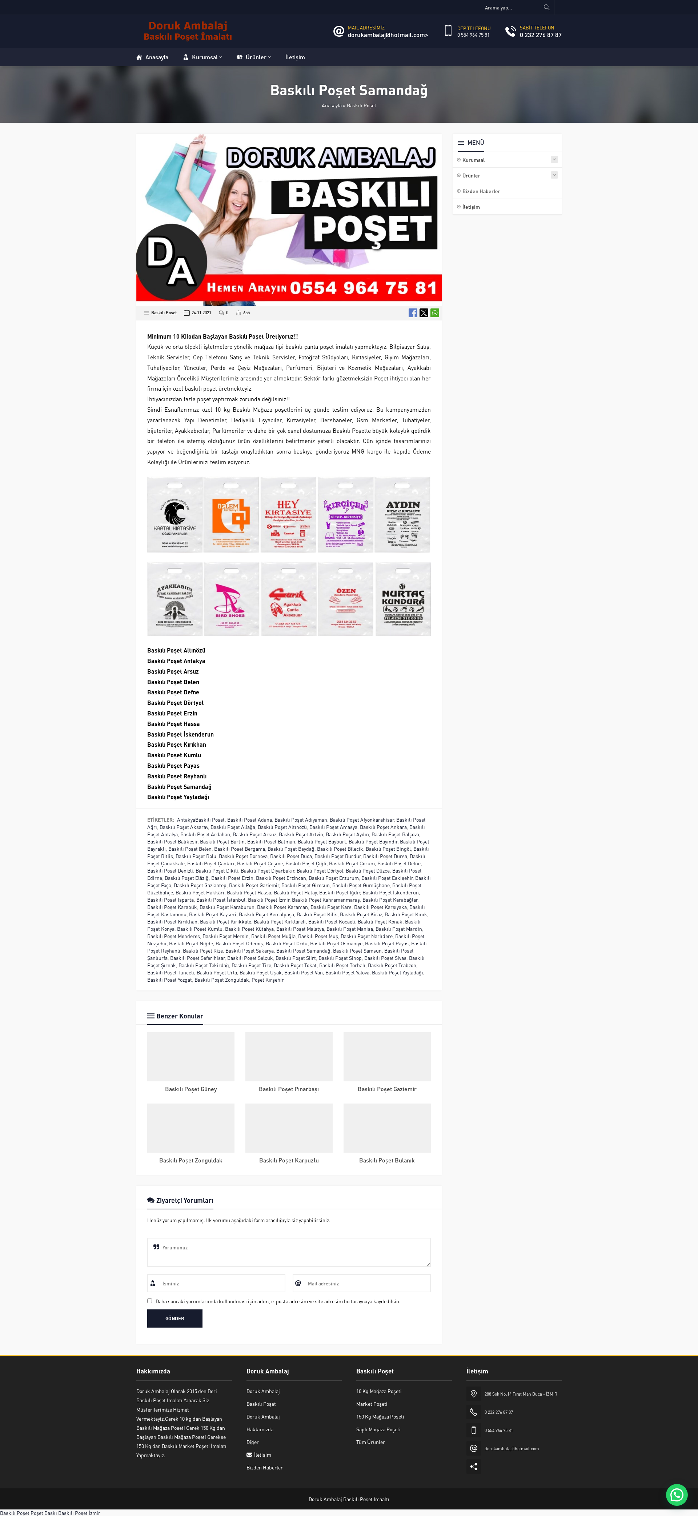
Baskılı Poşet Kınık (406, 914)
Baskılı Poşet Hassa (249, 892)
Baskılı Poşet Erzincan (281, 877)
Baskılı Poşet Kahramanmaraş (326, 899)
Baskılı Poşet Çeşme (260, 863)
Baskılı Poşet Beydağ (291, 848)
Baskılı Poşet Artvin (301, 834)
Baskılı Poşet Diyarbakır (267, 870)
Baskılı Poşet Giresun (305, 885)
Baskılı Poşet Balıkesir (172, 841)
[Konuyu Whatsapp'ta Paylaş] (434, 312)
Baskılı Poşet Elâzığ (187, 877)
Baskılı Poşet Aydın (347, 834)
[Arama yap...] (546, 7)
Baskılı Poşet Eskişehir (387, 877)
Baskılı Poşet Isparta (170, 899)
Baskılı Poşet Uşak (261, 972)
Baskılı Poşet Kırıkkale (225, 921)
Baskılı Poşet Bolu (196, 856)
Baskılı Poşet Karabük (172, 906)
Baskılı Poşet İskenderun (390, 892)
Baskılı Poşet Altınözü (282, 826)
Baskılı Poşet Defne (399, 863)
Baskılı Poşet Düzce (368, 870)
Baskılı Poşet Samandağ (303, 950)
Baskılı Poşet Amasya (333, 826)
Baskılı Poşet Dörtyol (320, 870)
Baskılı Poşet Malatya (300, 928)
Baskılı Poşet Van (303, 972)
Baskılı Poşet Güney (191, 1089)
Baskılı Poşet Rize (203, 950)
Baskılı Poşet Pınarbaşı (289, 1089)
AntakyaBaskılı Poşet (201, 819)
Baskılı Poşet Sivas (385, 957)
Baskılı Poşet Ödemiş (239, 943)
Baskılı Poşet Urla (217, 972)
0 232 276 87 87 (541, 35)
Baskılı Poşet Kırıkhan (172, 921)
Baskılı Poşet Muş (318, 936)
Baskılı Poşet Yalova (347, 972)
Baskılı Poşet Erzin (232, 877)
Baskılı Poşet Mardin (399, 928)
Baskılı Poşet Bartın (222, 841)
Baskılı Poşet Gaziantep (200, 885)
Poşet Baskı (44, 1512)
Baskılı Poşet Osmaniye (336, 943)
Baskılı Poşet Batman (271, 841)
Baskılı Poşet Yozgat (169, 979)
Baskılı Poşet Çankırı (210, 863)
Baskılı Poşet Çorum (352, 863)
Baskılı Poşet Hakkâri (200, 892)
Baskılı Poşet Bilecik (340, 848)
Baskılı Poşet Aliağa (232, 826)
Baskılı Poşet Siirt (296, 957)
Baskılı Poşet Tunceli (170, 972)
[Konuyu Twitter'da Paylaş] (424, 312)
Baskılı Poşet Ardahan (205, 834)
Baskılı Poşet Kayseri (212, 914)
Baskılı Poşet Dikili (217, 870)
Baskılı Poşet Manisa (349, 928)
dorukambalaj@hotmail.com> (388, 35)
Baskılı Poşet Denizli (170, 870)
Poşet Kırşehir (268, 979)
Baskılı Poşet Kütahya (249, 928)
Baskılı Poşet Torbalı (342, 965)
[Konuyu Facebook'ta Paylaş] (413, 312)
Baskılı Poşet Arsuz (254, 834)
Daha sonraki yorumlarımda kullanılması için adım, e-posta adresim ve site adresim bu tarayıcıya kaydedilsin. (278, 1301)
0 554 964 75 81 (473, 34)
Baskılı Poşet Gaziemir (254, 885)
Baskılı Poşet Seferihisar (197, 957)
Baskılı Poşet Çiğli (305, 863)
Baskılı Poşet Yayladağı (397, 972)
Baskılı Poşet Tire (251, 965)
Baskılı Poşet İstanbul (220, 899)
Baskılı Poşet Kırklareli (280, 921)
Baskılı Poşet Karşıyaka (380, 906)
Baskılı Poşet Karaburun (227, 906)
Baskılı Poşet (361, 105)
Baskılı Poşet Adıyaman (300, 819)
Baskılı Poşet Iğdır (339, 892)
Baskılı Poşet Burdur (337, 856)
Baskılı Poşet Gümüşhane (361, 885)
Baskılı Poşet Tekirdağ (203, 965)
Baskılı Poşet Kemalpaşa (266, 914)
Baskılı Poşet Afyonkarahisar (362, 819)
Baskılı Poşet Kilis (317, 914)
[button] (677, 1495)
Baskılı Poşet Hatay (295, 892)
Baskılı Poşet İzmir (268, 899)
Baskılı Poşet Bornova (243, 856)
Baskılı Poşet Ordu (287, 943)
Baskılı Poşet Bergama (239, 848)
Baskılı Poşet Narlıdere (367, 936)
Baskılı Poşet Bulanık (387, 1160)
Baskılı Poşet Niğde (191, 943)
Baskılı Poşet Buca (291, 856)
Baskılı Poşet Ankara (383, 826)
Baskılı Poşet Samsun (357, 950)
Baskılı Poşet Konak (380, 921)
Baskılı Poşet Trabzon (392, 965)
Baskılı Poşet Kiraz (361, 914)
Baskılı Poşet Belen (190, 848)
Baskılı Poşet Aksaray (184, 826)
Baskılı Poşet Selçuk (250, 957)
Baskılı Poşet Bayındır (373, 841)
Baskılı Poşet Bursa (385, 856)
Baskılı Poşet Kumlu (199, 928)
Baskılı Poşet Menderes (173, 936)
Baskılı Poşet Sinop (340, 957)
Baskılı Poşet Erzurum (334, 877)
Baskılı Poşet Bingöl (388, 848)
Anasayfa (332, 105)
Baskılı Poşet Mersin (225, 936)
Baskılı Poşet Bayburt (322, 841)
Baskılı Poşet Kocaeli (331, 921)
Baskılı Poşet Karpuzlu (289, 1160)
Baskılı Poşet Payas (387, 943)
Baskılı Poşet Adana (249, 819)
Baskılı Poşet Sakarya (249, 950)
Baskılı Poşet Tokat (295, 965)
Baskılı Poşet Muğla (273, 936)
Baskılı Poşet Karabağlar (389, 899)
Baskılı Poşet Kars (331, 906)
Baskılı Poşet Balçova (395, 834)
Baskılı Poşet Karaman (282, 906)
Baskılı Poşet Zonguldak (221, 979)
